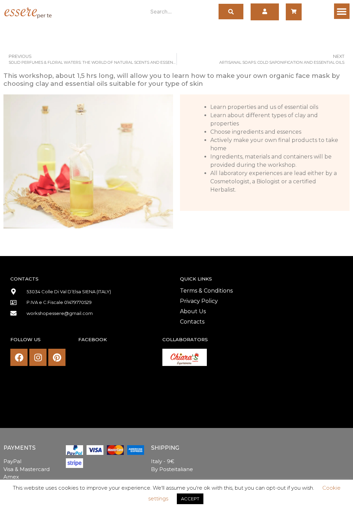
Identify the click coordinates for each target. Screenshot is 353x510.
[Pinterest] (56, 357)
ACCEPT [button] (190, 498)
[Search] (231, 11)
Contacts (192, 321)
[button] (342, 11)
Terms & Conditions (206, 290)
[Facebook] (19, 357)
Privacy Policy (199, 301)
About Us (193, 311)
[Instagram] (38, 357)
